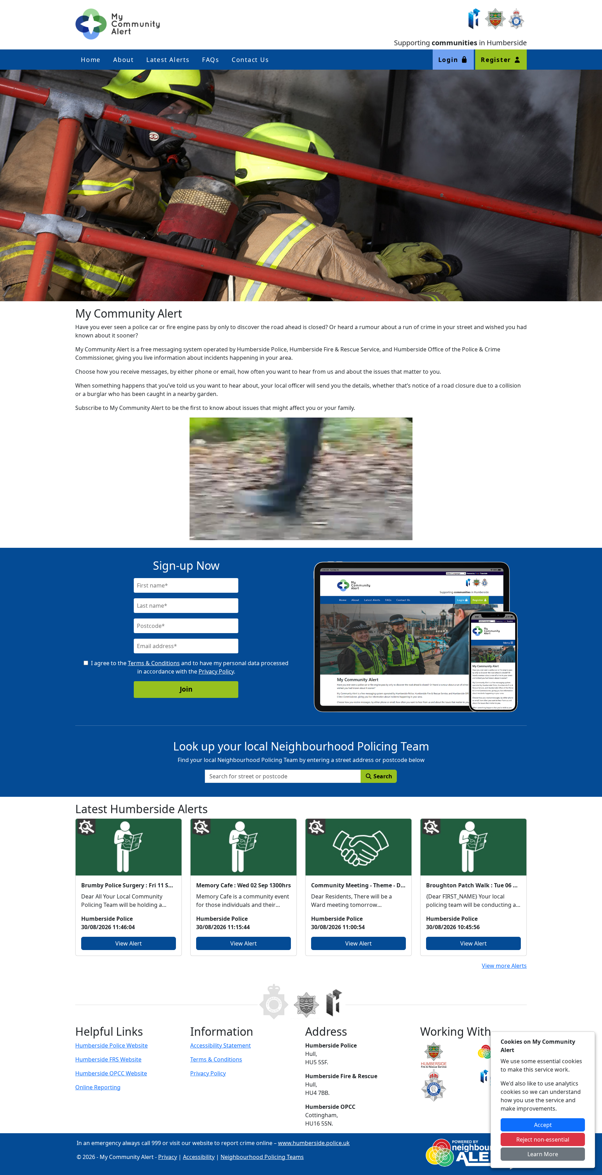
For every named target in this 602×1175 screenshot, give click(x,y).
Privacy (167, 1157)
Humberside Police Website (111, 1045)
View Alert (128, 943)
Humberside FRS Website (108, 1059)
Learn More (542, 1154)
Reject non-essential (542, 1139)
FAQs (210, 59)
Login (449, 59)
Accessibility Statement (220, 1045)
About (123, 59)
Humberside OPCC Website (111, 1073)
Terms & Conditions (154, 663)
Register (497, 59)
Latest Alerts (168, 59)
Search (382, 776)
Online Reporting (98, 1087)
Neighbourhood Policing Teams (262, 1157)
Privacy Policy (216, 671)
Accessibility (199, 1157)
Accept (543, 1125)
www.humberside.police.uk (314, 1143)
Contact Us (250, 59)
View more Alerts (504, 966)
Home (91, 59)
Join (186, 689)
